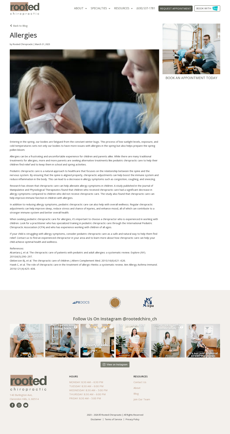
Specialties (99, 8)
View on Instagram (117, 364)
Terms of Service (113, 419)
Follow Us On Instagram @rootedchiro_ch (115, 319)
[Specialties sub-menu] (110, 8)
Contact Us (140, 382)
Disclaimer (96, 419)
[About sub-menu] (86, 8)
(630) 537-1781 (146, 8)
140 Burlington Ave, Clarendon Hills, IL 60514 (24, 397)
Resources (121, 8)
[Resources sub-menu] (132, 8)
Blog (136, 393)
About (79, 8)
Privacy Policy (132, 419)
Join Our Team (142, 399)
